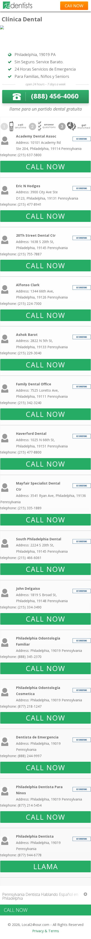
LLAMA (45, 866)
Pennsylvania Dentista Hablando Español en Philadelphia (40, 896)
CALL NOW (45, 166)
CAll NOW (74, 5)
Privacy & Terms (45, 931)
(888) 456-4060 (55, 95)
